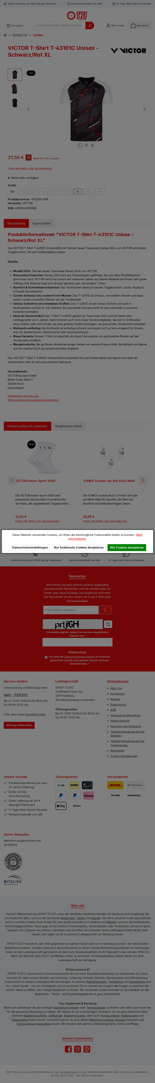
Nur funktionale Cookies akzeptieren (79, 547)
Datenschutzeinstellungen (30, 547)
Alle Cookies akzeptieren (127, 547)
